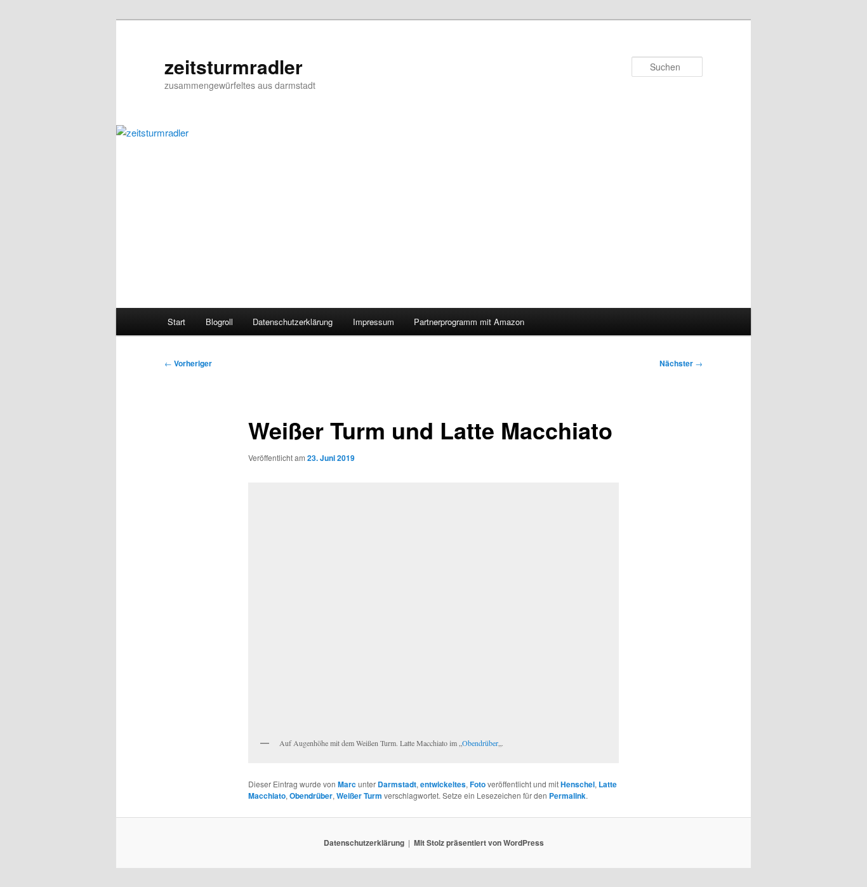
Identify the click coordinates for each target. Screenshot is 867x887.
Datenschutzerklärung (293, 322)
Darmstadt (397, 784)
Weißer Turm (359, 795)
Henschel (577, 784)
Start (176, 322)
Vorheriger (188, 363)
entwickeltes (443, 784)
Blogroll (219, 322)
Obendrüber (480, 743)
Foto (478, 784)
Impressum (373, 322)
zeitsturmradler (233, 66)
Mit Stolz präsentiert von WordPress (479, 842)
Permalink (567, 795)
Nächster (681, 363)
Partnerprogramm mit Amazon (469, 322)
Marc (347, 784)
